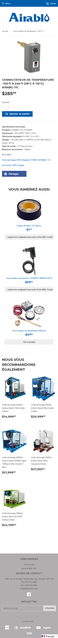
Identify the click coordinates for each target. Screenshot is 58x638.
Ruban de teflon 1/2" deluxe (29, 225)
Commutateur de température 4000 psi (29, 330)
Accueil (5, 31)
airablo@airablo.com (29, 588)
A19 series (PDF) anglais (13, 165)
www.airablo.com (29, 568)
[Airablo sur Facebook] (29, 595)
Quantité (5, 102)
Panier (53, 3)
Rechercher (29, 564)
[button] (49, 636)
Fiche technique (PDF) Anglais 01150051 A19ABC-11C (26, 159)
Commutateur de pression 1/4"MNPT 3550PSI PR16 (29, 278)
